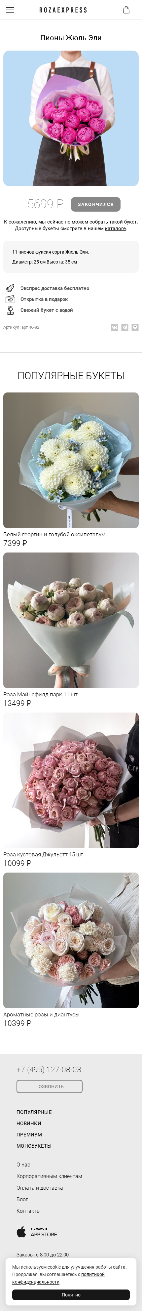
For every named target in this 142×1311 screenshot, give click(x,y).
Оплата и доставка (40, 1188)
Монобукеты (34, 1146)
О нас (23, 1165)
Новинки (29, 1124)
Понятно (71, 1294)
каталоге (115, 228)
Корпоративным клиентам (49, 1176)
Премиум (29, 1135)
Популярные (34, 1112)
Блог (22, 1199)
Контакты (29, 1211)
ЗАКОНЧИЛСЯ (96, 204)
